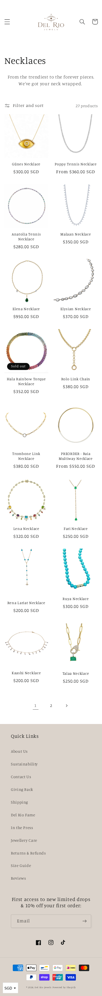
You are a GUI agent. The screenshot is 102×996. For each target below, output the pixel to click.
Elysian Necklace (75, 308)
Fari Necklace (76, 528)
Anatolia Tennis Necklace (26, 236)
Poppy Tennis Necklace (76, 164)
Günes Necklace (26, 164)
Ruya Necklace (76, 598)
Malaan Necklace (75, 234)
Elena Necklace (26, 308)
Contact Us (21, 776)
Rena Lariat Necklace (26, 602)
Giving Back (22, 789)
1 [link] (35, 705)
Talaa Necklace (76, 673)
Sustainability (24, 764)
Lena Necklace (26, 528)
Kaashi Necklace (26, 672)
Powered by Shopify (64, 987)
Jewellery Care (24, 840)
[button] (7, 21)
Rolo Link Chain (75, 378)
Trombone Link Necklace (26, 456)
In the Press (22, 827)
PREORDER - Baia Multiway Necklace (76, 456)
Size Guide (21, 865)
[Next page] (66, 705)
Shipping (19, 802)
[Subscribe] (84, 921)
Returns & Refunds (28, 853)
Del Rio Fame (23, 814)
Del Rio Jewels (43, 987)
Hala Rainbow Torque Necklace (26, 381)
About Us (19, 751)
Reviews (18, 878)
